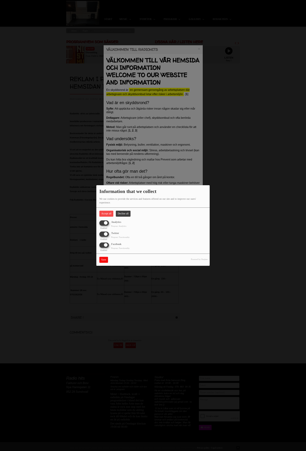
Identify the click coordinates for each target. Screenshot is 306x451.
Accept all (106, 213)
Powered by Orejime (199, 259)
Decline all (123, 213)
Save (103, 259)
